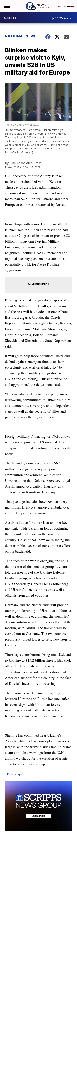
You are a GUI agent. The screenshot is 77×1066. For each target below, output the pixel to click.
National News (21, 36)
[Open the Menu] (7, 6)
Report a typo (14, 774)
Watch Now (65, 6)
